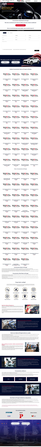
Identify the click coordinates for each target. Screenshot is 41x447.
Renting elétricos (6, 433)
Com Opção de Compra (35, 432)
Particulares (7, 0)
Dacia (15, 431)
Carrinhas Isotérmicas (35, 430)
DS (15, 433)
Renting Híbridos (6, 431)
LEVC (24, 439)
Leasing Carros (6, 434)
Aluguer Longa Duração (35, 431)
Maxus (16, 438)
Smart (24, 433)
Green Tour (16, 439)
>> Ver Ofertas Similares (20, 25)
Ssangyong (25, 434)
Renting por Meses (6, 430)
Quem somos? (6, 426)
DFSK (15, 432)
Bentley (16, 430)
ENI (13, 0)
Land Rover (25, 426)
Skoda (24, 432)
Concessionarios (34, 434)
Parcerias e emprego (35, 433)
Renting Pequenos (6, 432)
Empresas (11, 0)
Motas (8, 1)
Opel (24, 430)
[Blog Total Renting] (38, 423)
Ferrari (16, 434)
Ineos (24, 438)
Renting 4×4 (34, 426)
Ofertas (3, 0)
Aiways (16, 426)
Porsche (25, 431)
